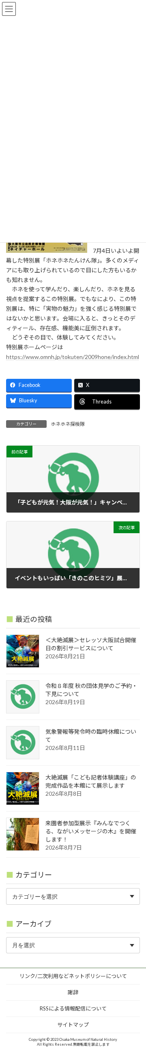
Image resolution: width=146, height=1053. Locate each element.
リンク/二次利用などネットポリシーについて (73, 976)
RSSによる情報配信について (73, 1008)
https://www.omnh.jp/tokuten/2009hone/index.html (72, 356)
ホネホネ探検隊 (68, 424)
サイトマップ (73, 1024)
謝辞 (73, 992)
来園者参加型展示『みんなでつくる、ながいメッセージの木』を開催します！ (90, 831)
